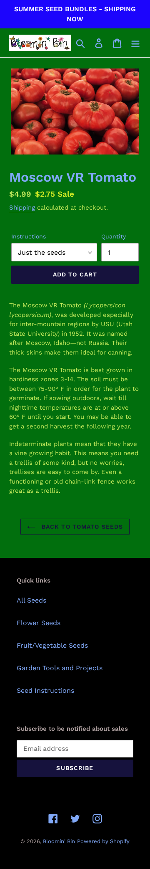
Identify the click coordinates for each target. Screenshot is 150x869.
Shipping (22, 207)
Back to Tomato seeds (81, 526)
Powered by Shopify (103, 841)
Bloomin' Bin (59, 841)
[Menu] (135, 42)
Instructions (28, 236)
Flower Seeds (38, 623)
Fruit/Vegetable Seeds (52, 645)
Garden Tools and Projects (59, 668)
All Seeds (31, 600)
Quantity (113, 236)
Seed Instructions (45, 690)
